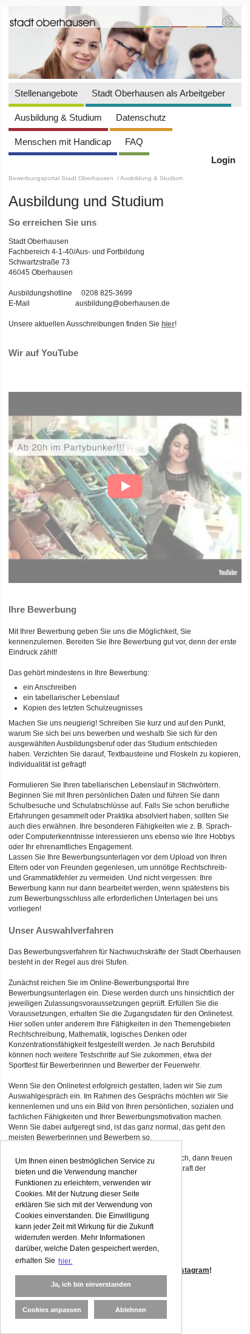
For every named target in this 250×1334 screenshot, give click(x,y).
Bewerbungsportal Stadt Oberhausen (61, 178)
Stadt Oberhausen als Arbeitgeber (158, 93)
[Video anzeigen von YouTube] (125, 487)
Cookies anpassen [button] (51, 1309)
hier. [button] (65, 1261)
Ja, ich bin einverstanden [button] (91, 1284)
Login (223, 160)
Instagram (191, 1270)
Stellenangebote (46, 93)
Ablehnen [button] (130, 1309)
